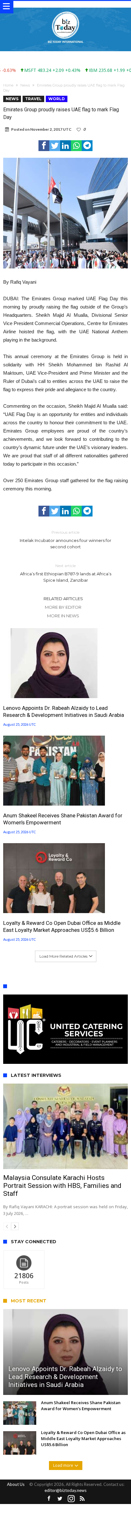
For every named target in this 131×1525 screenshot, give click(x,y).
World (56, 98)
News (25, 85)
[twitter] (54, 145)
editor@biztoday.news (65, 1490)
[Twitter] (60, 1499)
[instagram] (71, 1499)
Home (8, 85)
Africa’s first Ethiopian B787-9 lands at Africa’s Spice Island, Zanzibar (65, 573)
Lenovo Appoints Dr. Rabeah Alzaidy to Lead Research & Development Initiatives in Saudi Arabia (64, 711)
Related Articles (63, 598)
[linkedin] (65, 145)
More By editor (63, 607)
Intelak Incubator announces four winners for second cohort (65, 539)
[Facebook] (49, 1499)
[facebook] (43, 145)
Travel (33, 98)
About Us (15, 1484)
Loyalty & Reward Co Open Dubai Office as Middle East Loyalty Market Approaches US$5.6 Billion (62, 926)
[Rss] (82, 1499)
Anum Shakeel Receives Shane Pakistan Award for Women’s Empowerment (62, 819)
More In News (63, 615)
